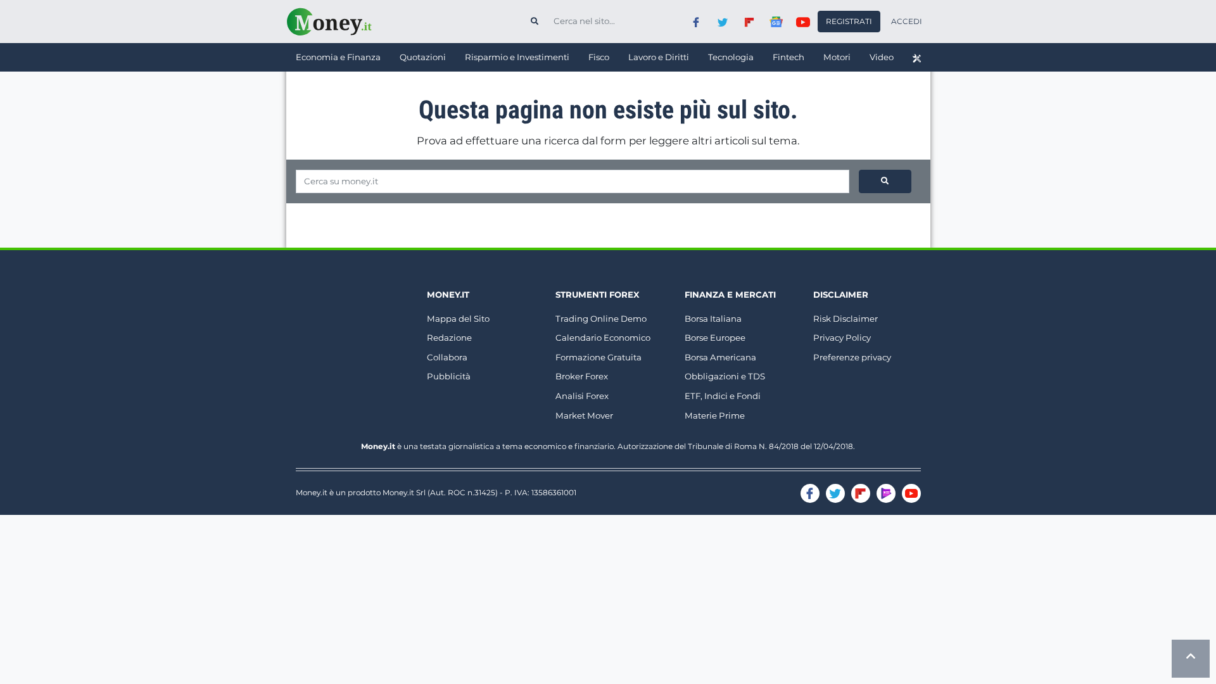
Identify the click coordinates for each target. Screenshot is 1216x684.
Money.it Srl (404, 492)
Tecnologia (731, 57)
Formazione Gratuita (598, 357)
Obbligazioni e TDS (725, 376)
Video (882, 57)
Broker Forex (581, 376)
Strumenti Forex (597, 294)
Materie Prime (715, 415)
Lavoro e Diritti (658, 57)
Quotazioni (423, 57)
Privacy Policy (842, 337)
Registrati (849, 21)
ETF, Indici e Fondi (723, 396)
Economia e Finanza (338, 57)
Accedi (906, 21)
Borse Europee (715, 337)
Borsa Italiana (713, 319)
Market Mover (584, 415)
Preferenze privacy (852, 357)
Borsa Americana (720, 357)
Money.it (448, 294)
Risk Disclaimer (845, 319)
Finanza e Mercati (730, 294)
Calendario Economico (602, 337)
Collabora (447, 357)
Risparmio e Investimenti (517, 57)
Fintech (788, 57)
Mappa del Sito (458, 319)
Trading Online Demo (601, 319)
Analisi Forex (582, 396)
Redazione (449, 337)
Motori (837, 57)
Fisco (598, 57)
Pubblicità (449, 376)
